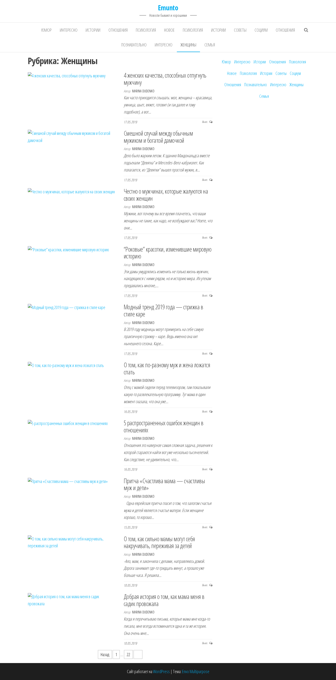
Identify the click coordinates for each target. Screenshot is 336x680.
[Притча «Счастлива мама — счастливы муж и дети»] (68, 481)
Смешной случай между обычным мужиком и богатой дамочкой (158, 137)
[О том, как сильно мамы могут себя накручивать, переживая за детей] (72, 542)
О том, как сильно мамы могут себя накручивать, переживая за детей (159, 542)
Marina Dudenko (143, 91)
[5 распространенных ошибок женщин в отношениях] (68, 423)
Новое (169, 30)
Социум (261, 30)
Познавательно (134, 45)
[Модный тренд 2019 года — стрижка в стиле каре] (66, 307)
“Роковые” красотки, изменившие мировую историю (167, 253)
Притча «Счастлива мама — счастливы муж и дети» (164, 484)
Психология (146, 30)
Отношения (118, 30)
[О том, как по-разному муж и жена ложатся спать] (66, 365)
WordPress (161, 671)
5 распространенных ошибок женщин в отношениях (163, 426)
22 (128, 654)
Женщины (188, 45)
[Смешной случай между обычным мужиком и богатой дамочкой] (72, 136)
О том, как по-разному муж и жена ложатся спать (167, 368)
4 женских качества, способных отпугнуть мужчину (165, 79)
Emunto (168, 7)
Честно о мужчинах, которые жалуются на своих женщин (166, 195)
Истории (93, 30)
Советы (240, 30)
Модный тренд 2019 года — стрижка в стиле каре (163, 310)
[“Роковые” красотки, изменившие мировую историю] (68, 249)
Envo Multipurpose (195, 671)
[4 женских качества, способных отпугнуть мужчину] (67, 75)
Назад (105, 654)
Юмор (46, 30)
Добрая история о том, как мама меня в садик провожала (164, 600)
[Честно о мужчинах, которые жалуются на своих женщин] (71, 191)
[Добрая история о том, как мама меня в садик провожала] (72, 600)
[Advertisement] (264, 183)
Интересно (68, 30)
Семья (209, 45)
